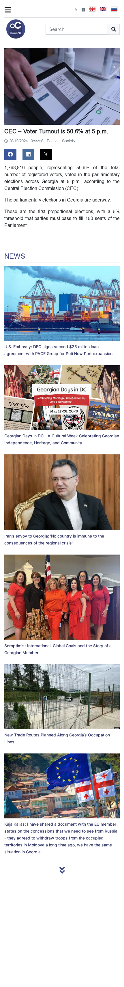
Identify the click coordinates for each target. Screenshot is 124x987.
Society (68, 141)
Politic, (53, 141)
